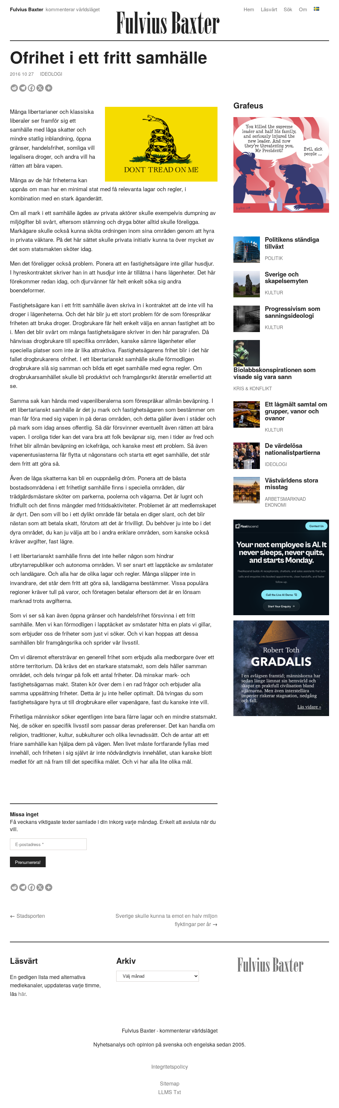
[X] (40, 88)
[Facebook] (31, 88)
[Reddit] (14, 88)
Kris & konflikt (252, 388)
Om (303, 9)
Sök (288, 9)
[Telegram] (22, 88)
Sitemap (169, 1083)
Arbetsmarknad (285, 498)
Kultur (274, 292)
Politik (274, 258)
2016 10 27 (22, 73)
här (21, 994)
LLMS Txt (169, 1092)
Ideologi (51, 73)
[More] (48, 88)
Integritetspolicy (169, 1066)
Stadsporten (31, 915)
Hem (249, 9)
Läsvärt (269, 9)
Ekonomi (275, 504)
